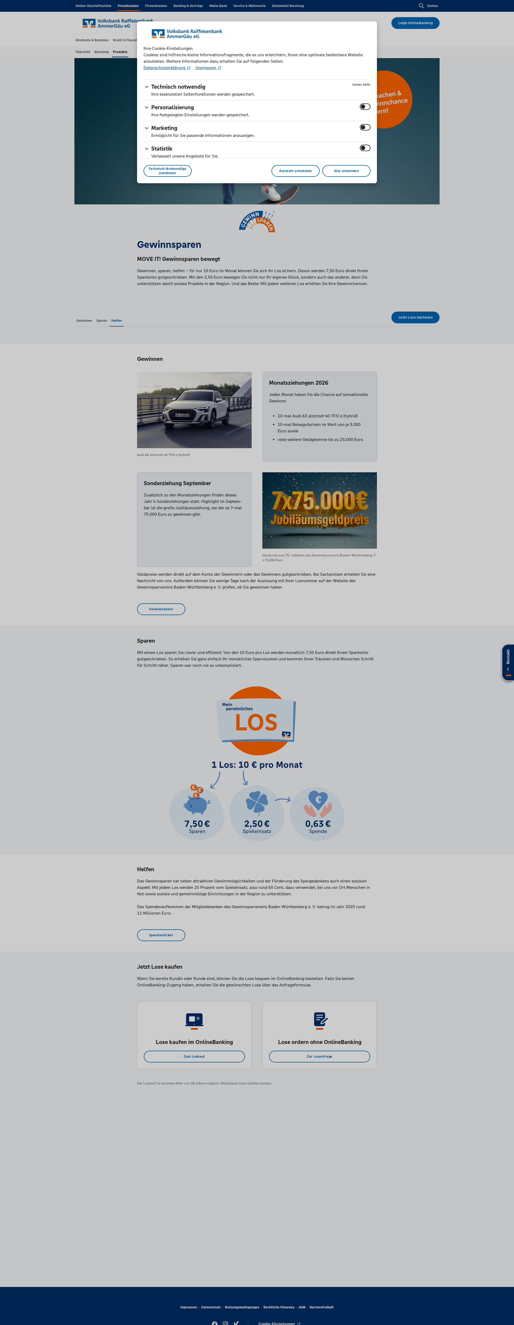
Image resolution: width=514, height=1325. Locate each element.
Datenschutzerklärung (164, 67)
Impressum (206, 67)
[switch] (365, 106)
